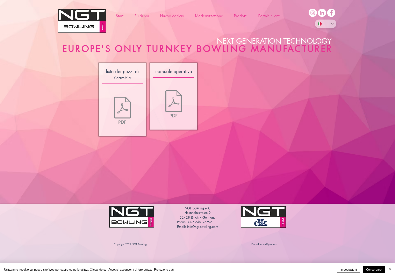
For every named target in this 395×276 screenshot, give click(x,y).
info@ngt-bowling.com (202, 227)
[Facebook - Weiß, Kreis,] (331, 13)
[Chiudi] (390, 269)
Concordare (374, 269)
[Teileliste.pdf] (122, 110)
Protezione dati (164, 269)
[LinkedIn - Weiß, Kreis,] (322, 13)
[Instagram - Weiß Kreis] (313, 13)
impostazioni (348, 269)
